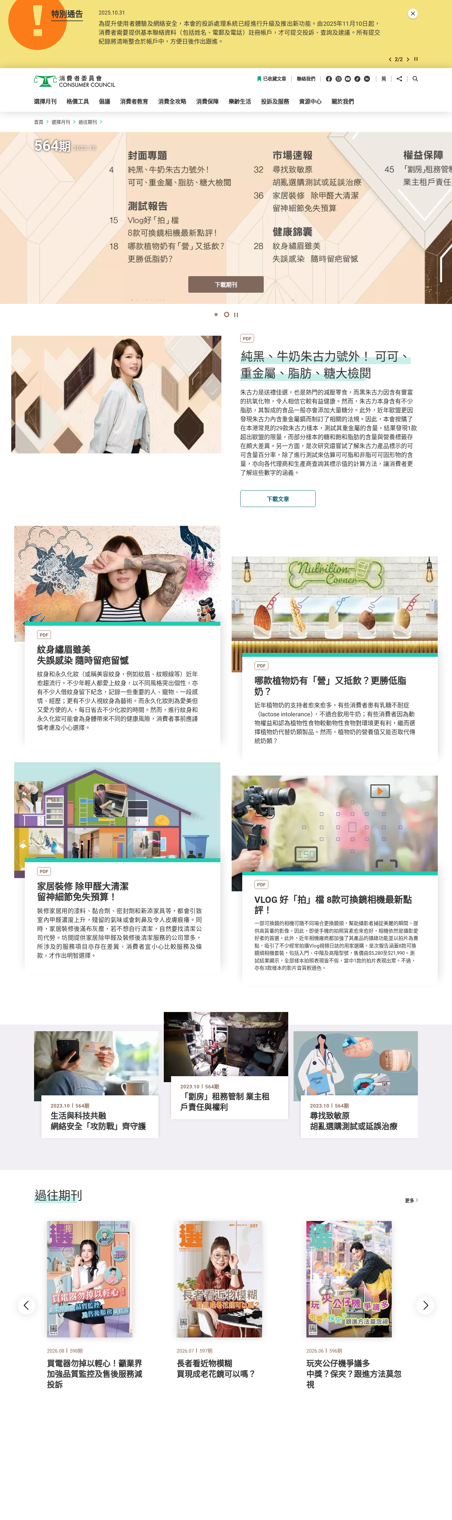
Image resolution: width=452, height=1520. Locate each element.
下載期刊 (226, 284)
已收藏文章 (274, 79)
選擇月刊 (61, 122)
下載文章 (278, 499)
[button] (390, 59)
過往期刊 (87, 122)
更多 (409, 1200)
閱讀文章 (117, 593)
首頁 (38, 122)
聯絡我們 (306, 79)
